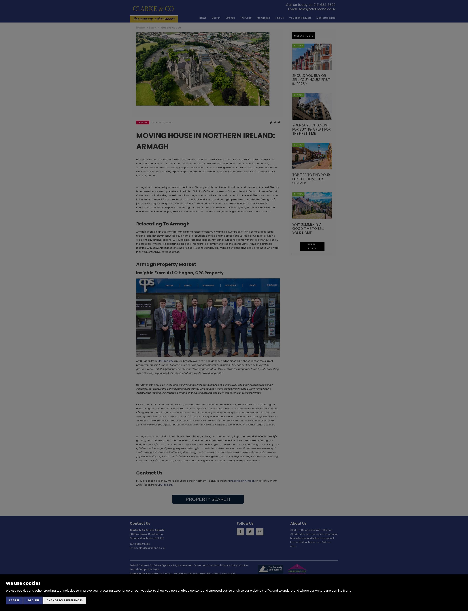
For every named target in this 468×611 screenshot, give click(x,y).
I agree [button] (14, 600)
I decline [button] (33, 600)
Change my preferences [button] (64, 600)
